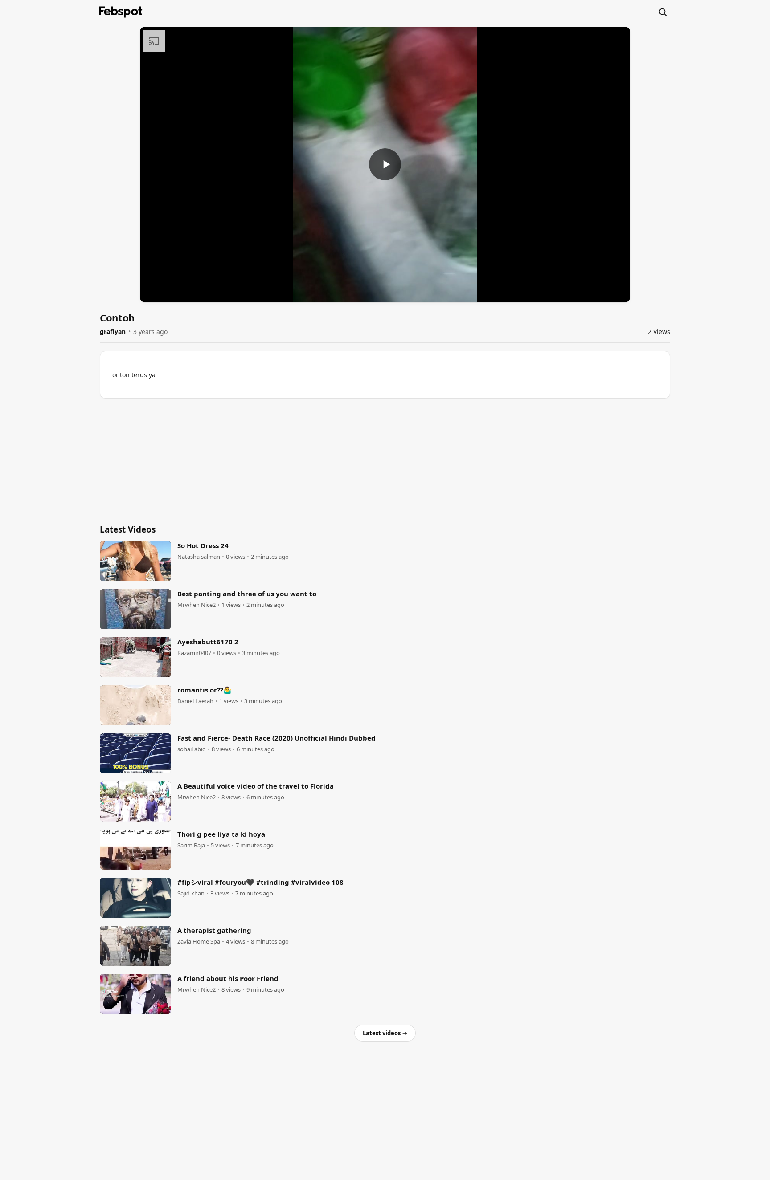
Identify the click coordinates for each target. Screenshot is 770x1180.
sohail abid (191, 749)
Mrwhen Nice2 (196, 605)
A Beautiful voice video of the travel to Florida (255, 785)
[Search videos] (662, 12)
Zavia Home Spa (198, 941)
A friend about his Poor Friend (228, 978)
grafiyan (113, 331)
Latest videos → (385, 1033)
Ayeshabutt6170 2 (207, 641)
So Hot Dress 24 (203, 545)
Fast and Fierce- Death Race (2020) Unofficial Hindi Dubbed (276, 737)
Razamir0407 (194, 653)
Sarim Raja (191, 845)
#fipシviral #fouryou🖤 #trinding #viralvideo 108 (260, 882)
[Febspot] (121, 12)
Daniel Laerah (195, 701)
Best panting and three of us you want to (246, 593)
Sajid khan (191, 893)
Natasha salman (198, 557)
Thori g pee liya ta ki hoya (221, 834)
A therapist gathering (214, 930)
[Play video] (385, 164)
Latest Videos (128, 529)
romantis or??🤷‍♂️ (204, 689)
